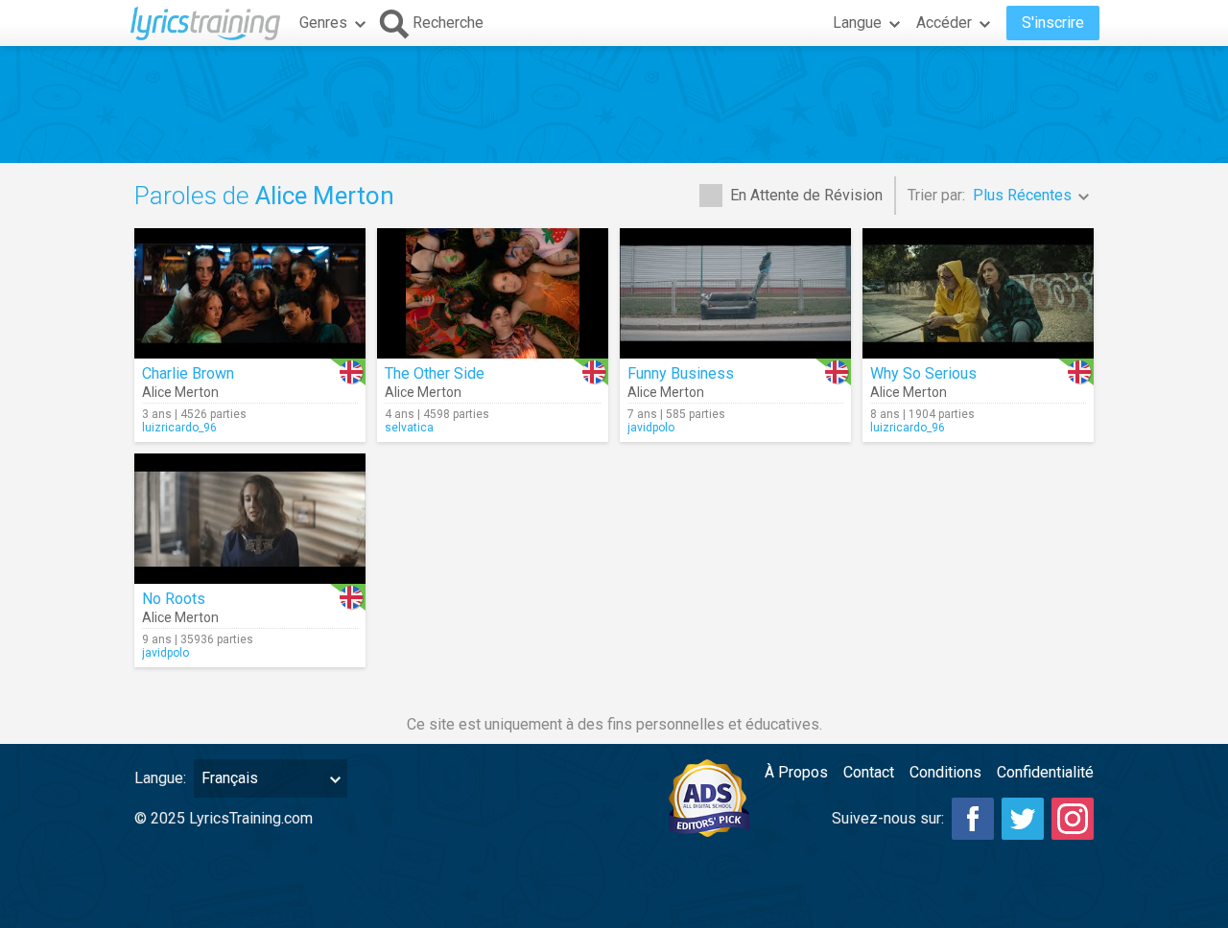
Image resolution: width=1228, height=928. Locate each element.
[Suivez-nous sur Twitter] (1023, 819)
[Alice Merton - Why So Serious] (978, 293)
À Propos (796, 772)
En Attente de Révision (806, 195)
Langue (857, 22)
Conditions (945, 772)
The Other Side (434, 373)
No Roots (173, 599)
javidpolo (650, 427)
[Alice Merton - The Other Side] (492, 293)
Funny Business (680, 373)
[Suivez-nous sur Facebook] (973, 819)
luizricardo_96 (179, 427)
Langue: (160, 778)
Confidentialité (1045, 772)
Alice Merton (180, 392)
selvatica (409, 427)
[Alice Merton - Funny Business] (735, 293)
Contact (868, 772)
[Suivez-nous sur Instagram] (1072, 819)
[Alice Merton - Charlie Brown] (250, 293)
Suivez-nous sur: (888, 818)
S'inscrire (1053, 22)
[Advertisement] (614, 104)
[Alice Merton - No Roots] (250, 518)
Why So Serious (923, 373)
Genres (323, 22)
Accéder (944, 22)
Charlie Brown (188, 373)
